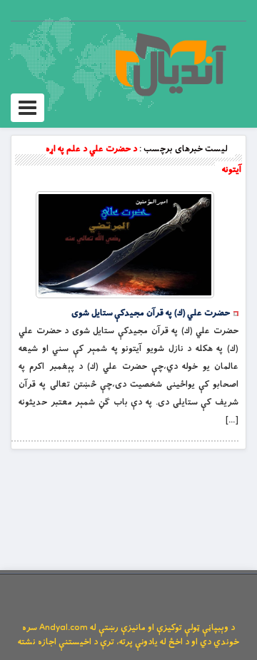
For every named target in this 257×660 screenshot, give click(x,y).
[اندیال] (170, 64)
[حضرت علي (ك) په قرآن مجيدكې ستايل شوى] (125, 244)
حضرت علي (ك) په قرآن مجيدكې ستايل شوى (150, 313)
